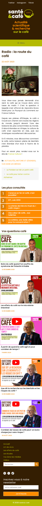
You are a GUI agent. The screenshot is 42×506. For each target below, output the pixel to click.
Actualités (10, 160)
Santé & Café (24, 503)
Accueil (6, 444)
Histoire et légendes (26, 160)
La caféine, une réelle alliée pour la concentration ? (20, 221)
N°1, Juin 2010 (14, 200)
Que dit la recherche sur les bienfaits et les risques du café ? (20, 389)
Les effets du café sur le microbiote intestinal (17, 306)
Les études (8, 453)
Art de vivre (8, 447)
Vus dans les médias (11, 164)
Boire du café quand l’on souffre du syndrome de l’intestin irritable (17, 265)
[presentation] (21, 248)
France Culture (14, 154)
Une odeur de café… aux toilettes (19, 214)
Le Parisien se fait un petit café (20, 170)
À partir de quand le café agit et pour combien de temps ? (18, 348)
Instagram (21, 2)
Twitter (11, 2)
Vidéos (6, 460)
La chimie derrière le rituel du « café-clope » (22, 207)
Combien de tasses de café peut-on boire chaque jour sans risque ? (20, 431)
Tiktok (31, 2)
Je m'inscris (21, 494)
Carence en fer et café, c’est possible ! (21, 194)
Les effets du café (11, 450)
